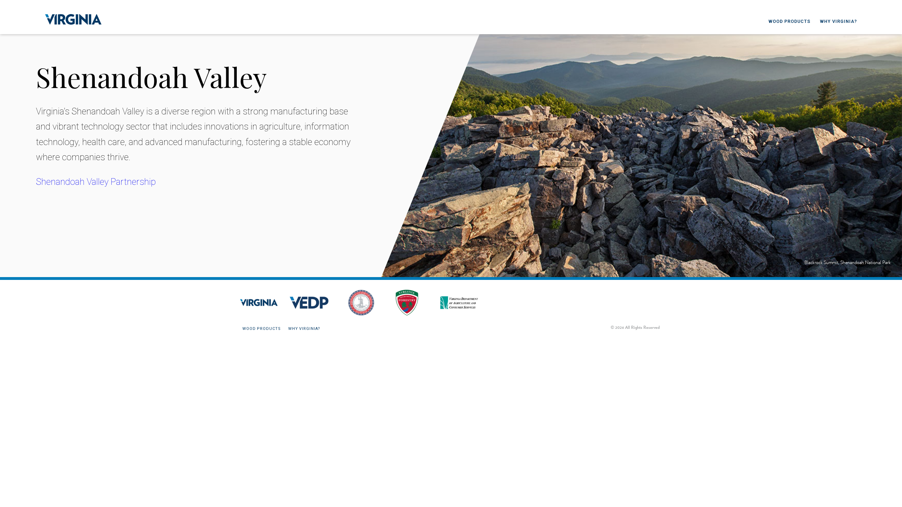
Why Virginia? (838, 21)
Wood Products (789, 21)
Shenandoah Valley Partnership (96, 181)
